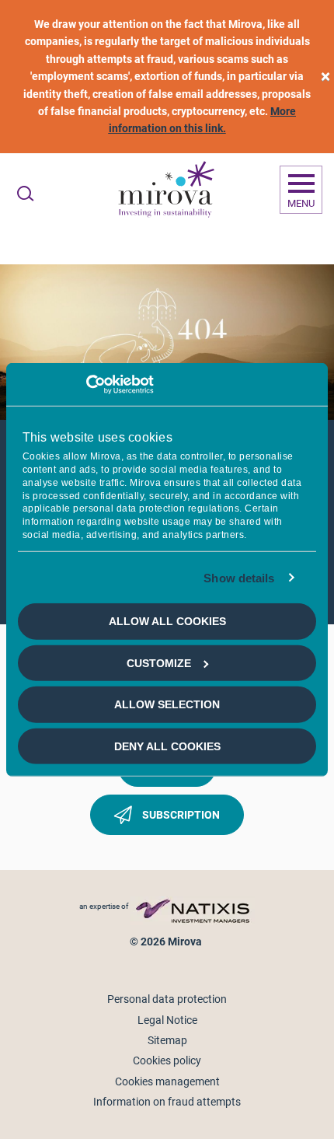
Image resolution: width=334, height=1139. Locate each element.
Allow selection (167, 704)
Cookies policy (167, 1060)
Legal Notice (167, 1020)
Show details (239, 578)
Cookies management (167, 1081)
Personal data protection (167, 999)
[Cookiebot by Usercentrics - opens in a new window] (86, 384)
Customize (159, 663)
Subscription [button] (180, 815)
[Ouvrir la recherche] (25, 193)
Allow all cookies (167, 621)
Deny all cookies (167, 745)
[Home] (165, 189)
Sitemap (167, 1040)
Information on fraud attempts (167, 1101)
